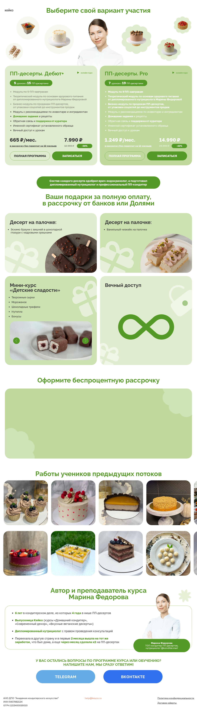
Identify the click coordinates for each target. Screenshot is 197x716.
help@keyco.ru (93, 698)
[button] (125, 155)
